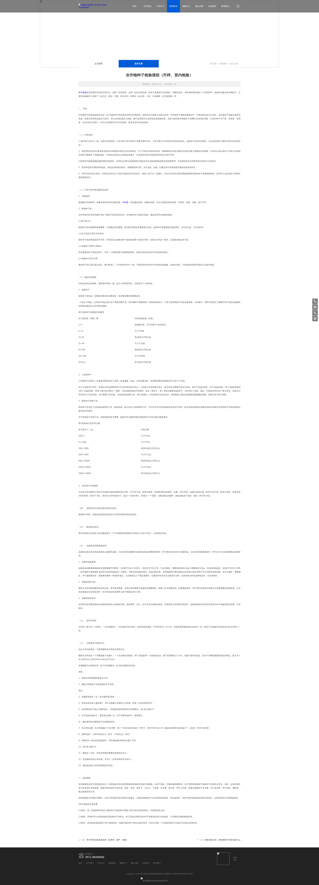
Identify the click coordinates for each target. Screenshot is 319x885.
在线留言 (212, 6)
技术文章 (139, 64)
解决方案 (199, 6)
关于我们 (148, 6)
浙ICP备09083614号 (181, 874)
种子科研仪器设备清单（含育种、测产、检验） (107, 840)
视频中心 (186, 6)
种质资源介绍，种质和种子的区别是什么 (222, 840)
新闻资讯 (173, 6)
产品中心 (160, 6)
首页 (135, 6)
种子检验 (82, 92)
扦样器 (125, 202)
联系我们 (225, 6)
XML (191, 874)
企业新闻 (99, 64)
